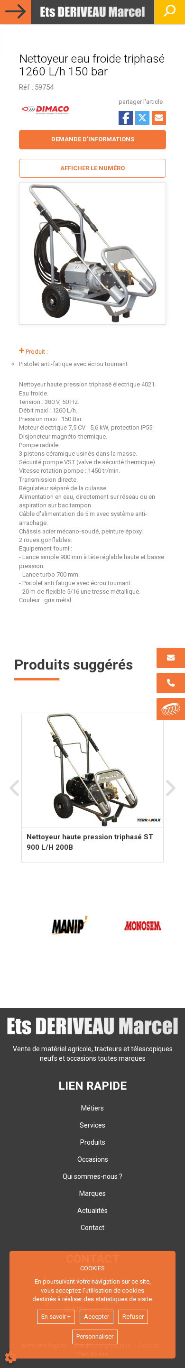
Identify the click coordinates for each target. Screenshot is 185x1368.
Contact (92, 1227)
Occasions (92, 1159)
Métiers (92, 1108)
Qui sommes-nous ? (92, 1176)
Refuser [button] (133, 1316)
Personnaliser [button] (94, 1336)
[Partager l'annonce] (159, 118)
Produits (92, 1142)
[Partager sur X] (142, 118)
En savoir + (56, 1316)
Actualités (92, 1210)
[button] (92, 168)
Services (92, 1125)
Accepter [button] (96, 1316)
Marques (92, 1193)
